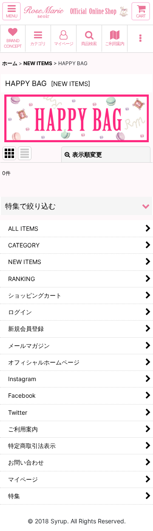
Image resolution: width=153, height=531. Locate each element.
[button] (11, 11)
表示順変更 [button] (87, 154)
